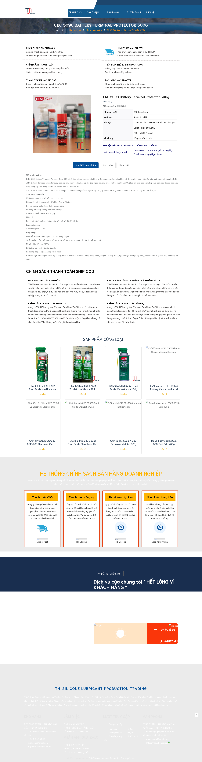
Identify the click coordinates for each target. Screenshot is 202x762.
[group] (62, 124)
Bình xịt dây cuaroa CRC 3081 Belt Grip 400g (164, 442)
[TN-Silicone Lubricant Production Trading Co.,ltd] (30, 10)
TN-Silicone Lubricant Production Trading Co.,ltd (111, 758)
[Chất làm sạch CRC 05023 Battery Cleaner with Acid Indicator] (164, 364)
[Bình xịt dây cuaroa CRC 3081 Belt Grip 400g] (164, 419)
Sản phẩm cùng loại (103, 339)
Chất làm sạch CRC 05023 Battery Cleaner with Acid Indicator (164, 389)
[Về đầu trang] (195, 747)
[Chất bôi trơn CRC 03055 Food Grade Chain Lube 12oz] (83, 419)
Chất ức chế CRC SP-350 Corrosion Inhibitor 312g (123, 442)
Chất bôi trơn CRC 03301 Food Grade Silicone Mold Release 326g (83, 389)
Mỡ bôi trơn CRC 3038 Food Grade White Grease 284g (123, 387)
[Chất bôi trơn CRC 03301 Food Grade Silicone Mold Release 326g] (83, 364)
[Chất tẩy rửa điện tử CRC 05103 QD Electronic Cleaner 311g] (42, 419)
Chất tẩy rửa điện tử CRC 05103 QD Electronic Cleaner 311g (42, 444)
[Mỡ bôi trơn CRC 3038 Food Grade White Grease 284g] (123, 364)
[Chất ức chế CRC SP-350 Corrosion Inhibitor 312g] (123, 419)
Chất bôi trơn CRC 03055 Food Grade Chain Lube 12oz (83, 442)
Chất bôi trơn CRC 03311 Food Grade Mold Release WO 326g (42, 389)
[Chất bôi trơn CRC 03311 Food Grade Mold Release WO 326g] (42, 364)
